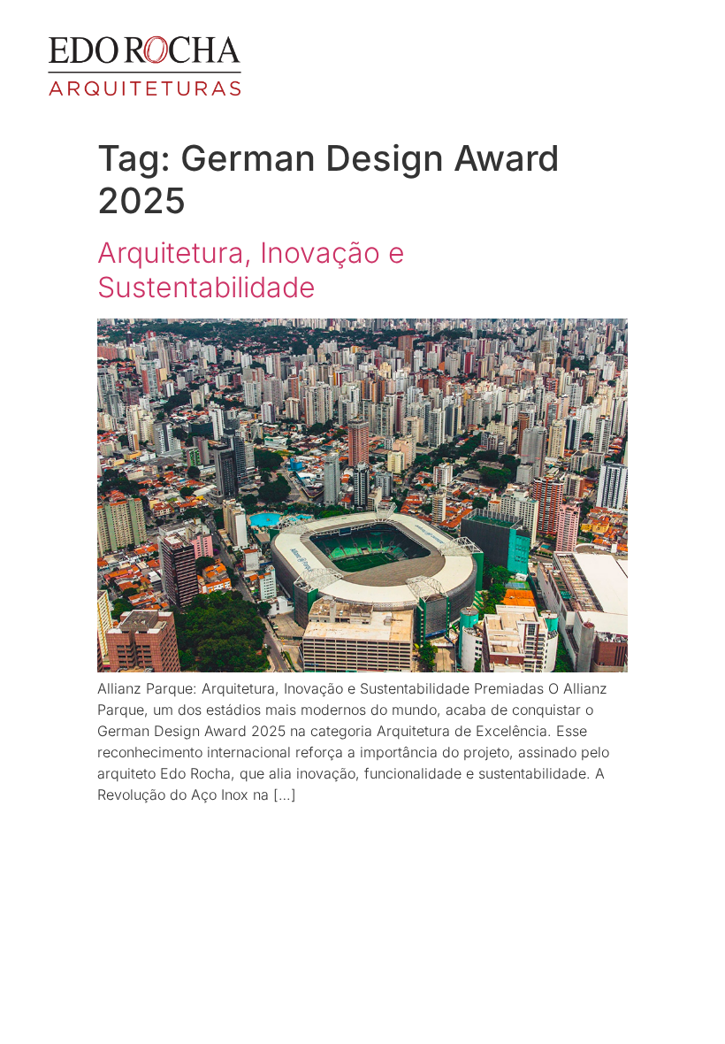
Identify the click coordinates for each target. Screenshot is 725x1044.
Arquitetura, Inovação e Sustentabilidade (251, 269)
